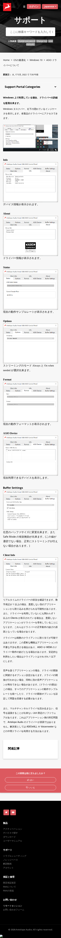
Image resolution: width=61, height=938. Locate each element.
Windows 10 (36, 60)
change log (42, 41)
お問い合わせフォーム (13, 909)
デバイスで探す (10, 832)
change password (26, 41)
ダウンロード (9, 836)
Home (6, 60)
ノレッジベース (10, 859)
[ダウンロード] (24, 482)
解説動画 (7, 863)
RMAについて (9, 886)
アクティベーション (12, 828)
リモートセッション (12, 905)
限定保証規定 (9, 882)
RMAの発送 (8, 890)
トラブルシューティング (14, 855)
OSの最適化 (20, 60)
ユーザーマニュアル (12, 840)
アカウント (8, 867)
